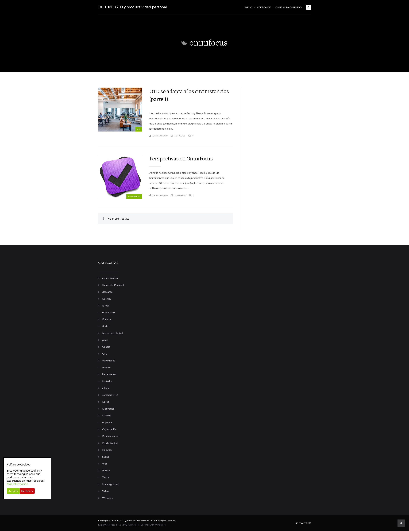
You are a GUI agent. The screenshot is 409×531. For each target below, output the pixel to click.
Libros (105, 401)
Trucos (105, 477)
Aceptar (13, 491)
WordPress (160, 525)
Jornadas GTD (110, 395)
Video (105, 491)
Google (106, 346)
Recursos (107, 450)
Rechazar (27, 491)
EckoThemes (132, 525)
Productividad (110, 443)
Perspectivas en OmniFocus (181, 159)
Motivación (108, 408)
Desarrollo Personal (113, 285)
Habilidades (108, 360)
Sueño (105, 456)
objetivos (107, 422)
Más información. (17, 484)
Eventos (106, 319)
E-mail (105, 305)
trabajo (106, 470)
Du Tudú (106, 298)
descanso (107, 292)
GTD (138, 129)
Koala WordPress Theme (110, 525)
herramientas (134, 196)
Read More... (227, 136)
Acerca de (264, 7)
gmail (105, 340)
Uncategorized (110, 484)
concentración (110, 278)
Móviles (106, 415)
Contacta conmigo (288, 7)
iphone (106, 388)
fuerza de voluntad (112, 333)
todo (105, 463)
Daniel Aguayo (160, 136)
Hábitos (106, 367)
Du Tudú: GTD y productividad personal (132, 7)
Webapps (107, 498)
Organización (109, 429)
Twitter (305, 523)
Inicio (248, 7)
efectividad (108, 312)
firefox (106, 326)
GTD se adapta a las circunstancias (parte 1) (189, 95)
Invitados (107, 381)
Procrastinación (110, 436)
